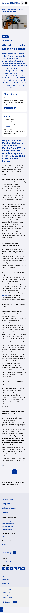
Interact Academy (7, 597)
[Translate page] (2, 609)
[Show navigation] (26, 3)
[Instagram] (19, 568)
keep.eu (4, 595)
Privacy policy (6, 579)
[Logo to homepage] (11, 3)
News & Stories (12, 9)
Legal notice (5, 576)
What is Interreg (6, 521)
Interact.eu (5, 592)
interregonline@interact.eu (9, 561)
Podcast (5, 512)
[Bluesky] (3, 568)
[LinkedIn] (15, 568)
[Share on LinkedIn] (11, 108)
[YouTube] (23, 568)
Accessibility (5, 583)
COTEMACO (5, 295)
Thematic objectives (7, 526)
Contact (4, 544)
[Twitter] (11, 568)
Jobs (3, 536)
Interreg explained (7, 529)
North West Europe (8, 126)
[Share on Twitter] (8, 108)
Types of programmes (8, 523)
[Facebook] (7, 568)
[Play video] (14, 471)
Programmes (7, 504)
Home (3, 9)
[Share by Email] (15, 108)
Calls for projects (9, 508)
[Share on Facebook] (5, 108)
